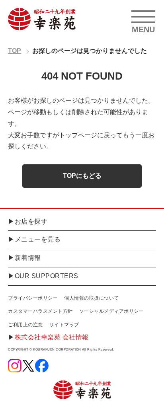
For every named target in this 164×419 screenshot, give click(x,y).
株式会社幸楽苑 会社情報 (52, 337)
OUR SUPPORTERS (46, 276)
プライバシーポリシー (33, 298)
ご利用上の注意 (25, 324)
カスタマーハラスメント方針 (40, 311)
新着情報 (28, 257)
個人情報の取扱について (91, 298)
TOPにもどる (82, 175)
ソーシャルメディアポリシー (111, 311)
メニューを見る (38, 239)
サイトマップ (64, 324)
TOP (14, 50)
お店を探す (31, 221)
